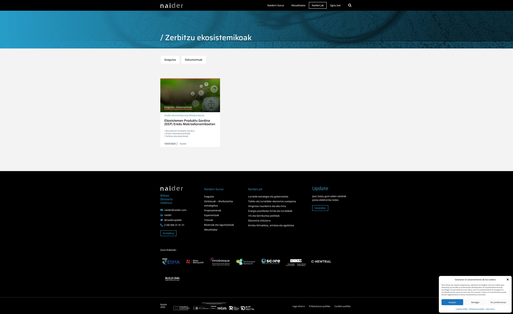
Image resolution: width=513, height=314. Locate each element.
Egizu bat (335, 5)
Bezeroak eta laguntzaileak (219, 224)
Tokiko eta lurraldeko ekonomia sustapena (272, 201)
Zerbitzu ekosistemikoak (177, 136)
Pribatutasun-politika (476, 309)
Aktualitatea (298, 5)
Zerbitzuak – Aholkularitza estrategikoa (218, 203)
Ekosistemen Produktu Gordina (180, 130)
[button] (507, 279)
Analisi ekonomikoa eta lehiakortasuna (184, 115)
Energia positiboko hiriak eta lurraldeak (270, 210)
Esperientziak (211, 215)
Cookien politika (462, 309)
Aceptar (452, 302)
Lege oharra (490, 309)
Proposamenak (212, 210)
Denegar (475, 302)
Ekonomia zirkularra (259, 220)
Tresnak (208, 220)
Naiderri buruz (275, 5)
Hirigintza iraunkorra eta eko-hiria (267, 206)
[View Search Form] (350, 5)
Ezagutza (209, 196)
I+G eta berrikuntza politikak (263, 215)
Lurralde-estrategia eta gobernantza (268, 196)
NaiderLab (318, 5)
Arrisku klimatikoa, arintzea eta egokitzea (271, 225)
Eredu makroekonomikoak (178, 133)
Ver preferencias (498, 302)
